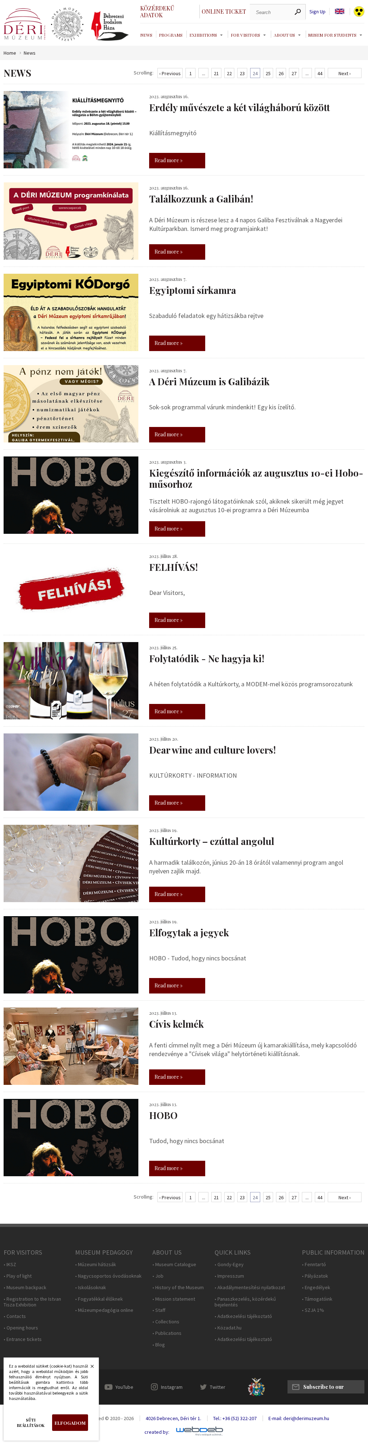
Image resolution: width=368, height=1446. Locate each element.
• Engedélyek (316, 1287)
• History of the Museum (178, 1287)
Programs (171, 35)
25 (268, 73)
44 (319, 73)
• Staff (158, 1310)
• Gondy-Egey (229, 1264)
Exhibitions (203, 35)
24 (255, 73)
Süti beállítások (31, 1422)
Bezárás (88, 1368)
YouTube (124, 1387)
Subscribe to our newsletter (323, 1388)
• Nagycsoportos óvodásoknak (108, 1276)
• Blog (158, 1345)
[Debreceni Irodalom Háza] (110, 25)
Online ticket (224, 11)
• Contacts (15, 1316)
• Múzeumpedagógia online (104, 1310)
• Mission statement (173, 1299)
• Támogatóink (317, 1299)
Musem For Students (332, 35)
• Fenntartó (314, 1264)
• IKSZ (10, 1264)
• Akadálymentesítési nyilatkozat (250, 1287)
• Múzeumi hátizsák (95, 1264)
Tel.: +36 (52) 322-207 (235, 1418)
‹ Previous (170, 73)
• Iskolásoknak (90, 1287)
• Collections (165, 1322)
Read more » (169, 160)
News (146, 35)
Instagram (172, 1387)
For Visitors (245, 35)
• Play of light (18, 1276)
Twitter (217, 1387)
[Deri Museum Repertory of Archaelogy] (67, 24)
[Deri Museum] (24, 23)
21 (216, 73)
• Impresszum (229, 1276)
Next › (345, 73)
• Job (158, 1276)
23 (242, 73)
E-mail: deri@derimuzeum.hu (298, 1418)
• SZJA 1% (313, 1310)
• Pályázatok (315, 1276)
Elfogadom (70, 1423)
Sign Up (317, 12)
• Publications (166, 1333)
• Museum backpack (25, 1287)
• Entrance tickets (23, 1339)
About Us (284, 35)
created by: (156, 1432)
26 (281, 73)
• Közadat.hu (228, 1328)
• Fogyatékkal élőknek (99, 1299)
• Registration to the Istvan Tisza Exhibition (32, 1302)
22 (229, 73)
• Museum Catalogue (174, 1264)
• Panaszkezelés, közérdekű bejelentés (245, 1302)
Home (10, 53)
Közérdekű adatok (157, 11)
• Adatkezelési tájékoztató (243, 1316)
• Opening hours (21, 1328)
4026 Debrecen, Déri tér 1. (173, 1418)
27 (293, 73)
